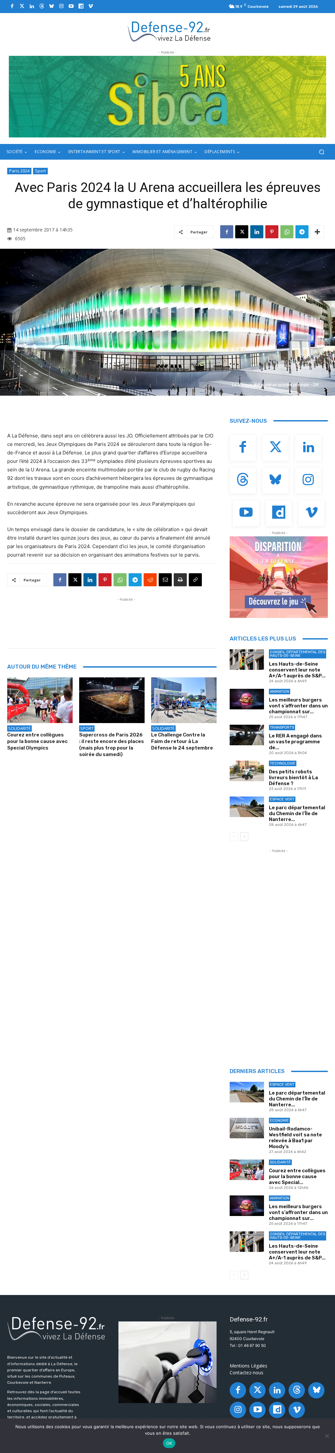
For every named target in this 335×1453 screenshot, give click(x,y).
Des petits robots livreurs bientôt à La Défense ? (293, 777)
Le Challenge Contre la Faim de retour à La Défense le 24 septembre (182, 741)
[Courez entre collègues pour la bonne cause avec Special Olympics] (40, 700)
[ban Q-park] (167, 1362)
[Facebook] (12, 6)
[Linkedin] (32, 6)
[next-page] (244, 836)
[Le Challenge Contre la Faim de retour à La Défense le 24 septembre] (184, 700)
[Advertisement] (126, 617)
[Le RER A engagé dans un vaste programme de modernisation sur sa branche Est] (247, 735)
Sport (40, 171)
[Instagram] (61, 6)
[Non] (327, 1435)
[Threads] (41, 6)
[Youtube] (71, 6)
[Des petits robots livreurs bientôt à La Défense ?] (247, 771)
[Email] (165, 579)
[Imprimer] (180, 579)
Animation (279, 691)
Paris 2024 (19, 171)
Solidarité (19, 728)
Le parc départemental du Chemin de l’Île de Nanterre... (297, 813)
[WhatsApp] (286, 231)
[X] (241, 231)
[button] (321, 152)
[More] (317, 231)
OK (169, 1443)
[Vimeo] (91, 6)
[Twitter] (22, 6)
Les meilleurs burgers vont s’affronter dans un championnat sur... (298, 706)
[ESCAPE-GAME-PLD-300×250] (279, 577)
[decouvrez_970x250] (167, 96)
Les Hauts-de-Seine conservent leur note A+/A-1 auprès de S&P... (297, 670)
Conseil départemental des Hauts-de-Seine (297, 654)
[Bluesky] (51, 6)
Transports (282, 727)
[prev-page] (234, 836)
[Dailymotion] (81, 6)
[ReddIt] (150, 579)
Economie (279, 1120)
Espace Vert (282, 799)
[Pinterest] (271, 231)
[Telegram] (302, 231)
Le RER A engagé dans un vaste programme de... (295, 741)
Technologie (282, 763)
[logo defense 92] (169, 31)
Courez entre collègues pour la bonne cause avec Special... (297, 1176)
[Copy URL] (195, 579)
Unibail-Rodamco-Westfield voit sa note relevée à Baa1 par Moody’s (295, 1137)
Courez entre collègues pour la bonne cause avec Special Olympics (37, 741)
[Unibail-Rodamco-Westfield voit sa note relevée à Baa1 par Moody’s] (247, 1128)
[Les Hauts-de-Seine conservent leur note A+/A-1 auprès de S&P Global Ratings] (247, 659)
